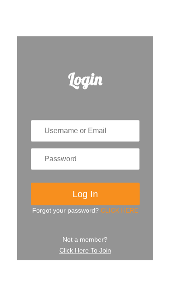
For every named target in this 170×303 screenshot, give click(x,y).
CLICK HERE (119, 210)
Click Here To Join (85, 250)
